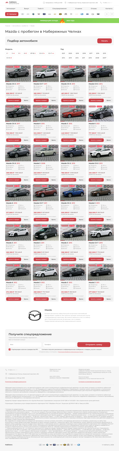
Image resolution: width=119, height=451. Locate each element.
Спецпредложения (59, 8)
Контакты (108, 8)
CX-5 (42, 53)
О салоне (78, 8)
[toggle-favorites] (28, 67)
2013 (70, 58)
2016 (97, 53)
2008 (97, 58)
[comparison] (107, 14)
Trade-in (41, 8)
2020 (70, 53)
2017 (90, 53)
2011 (83, 58)
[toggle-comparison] (25, 67)
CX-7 (51, 53)
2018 (84, 53)
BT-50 (33, 53)
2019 (77, 53)
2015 (104, 53)
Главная (7, 26)
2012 (76, 58)
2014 (63, 58)
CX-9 (9, 58)
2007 (104, 58)
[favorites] (112, 14)
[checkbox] (10, 349)
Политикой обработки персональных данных (70, 352)
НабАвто (8, 445)
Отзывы (94, 8)
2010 (90, 58)
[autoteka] (22, 67)
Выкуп (26, 8)
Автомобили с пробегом (20, 26)
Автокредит (11, 8)
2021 (63, 53)
